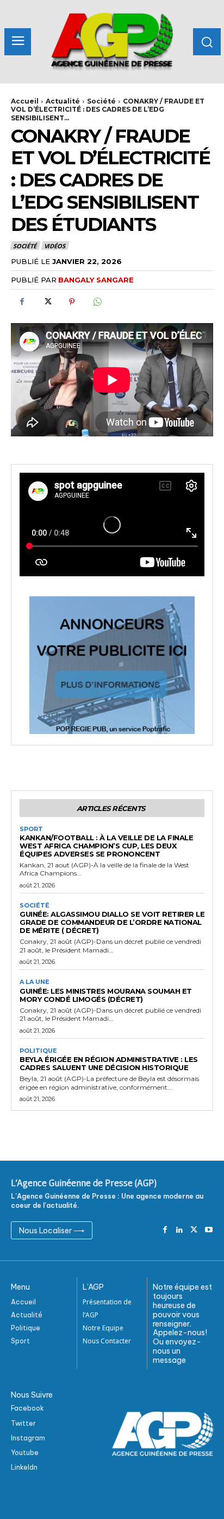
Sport (31, 829)
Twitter (23, 1423)
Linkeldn (24, 1467)
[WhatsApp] (97, 302)
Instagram (28, 1438)
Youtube (25, 1453)
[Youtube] (208, 1230)
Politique (38, 1050)
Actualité (63, 101)
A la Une (34, 982)
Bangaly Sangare (96, 279)
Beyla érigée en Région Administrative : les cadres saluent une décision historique (109, 1063)
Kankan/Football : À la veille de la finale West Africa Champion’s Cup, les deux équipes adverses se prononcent (106, 845)
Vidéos (54, 246)
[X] (47, 302)
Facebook (27, 1408)
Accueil (25, 101)
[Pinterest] (72, 302)
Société (101, 101)
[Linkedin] (179, 1230)
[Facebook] (22, 302)
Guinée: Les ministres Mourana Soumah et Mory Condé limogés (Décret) (106, 995)
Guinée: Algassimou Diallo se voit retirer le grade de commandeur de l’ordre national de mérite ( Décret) (112, 922)
